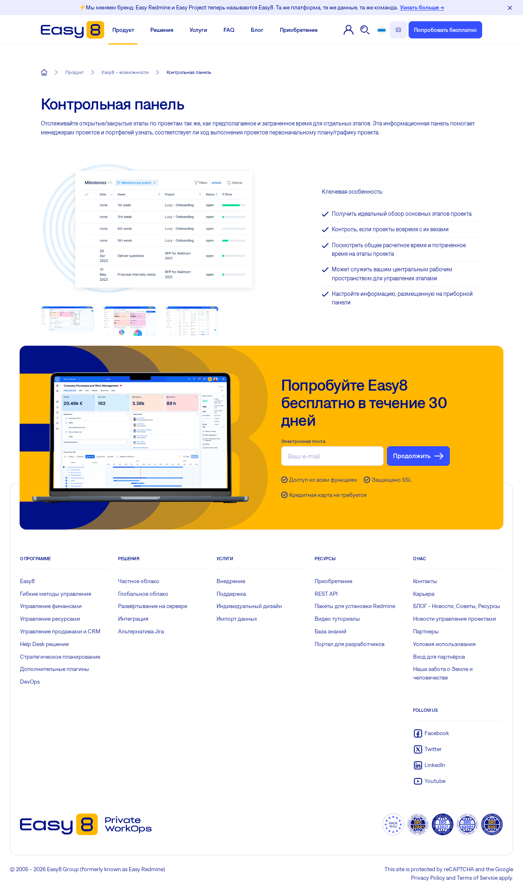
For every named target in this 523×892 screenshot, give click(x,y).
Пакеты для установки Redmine (355, 606)
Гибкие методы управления (55, 593)
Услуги (198, 30)
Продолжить (412, 455)
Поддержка (231, 593)
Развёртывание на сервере (152, 606)
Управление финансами (51, 606)
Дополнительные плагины (54, 669)
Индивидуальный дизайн (249, 606)
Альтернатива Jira (141, 631)
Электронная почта (303, 441)
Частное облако (138, 581)
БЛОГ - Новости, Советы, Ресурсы (456, 606)
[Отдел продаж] (398, 29)
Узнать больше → (422, 7)
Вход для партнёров (439, 656)
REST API (326, 593)
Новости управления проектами (454, 618)
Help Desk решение (44, 644)
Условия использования (444, 644)
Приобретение (298, 30)
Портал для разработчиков (349, 644)
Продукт (123, 30)
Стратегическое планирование (60, 656)
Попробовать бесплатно (445, 30)
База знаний (330, 631)
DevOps (30, 681)
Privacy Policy (428, 877)
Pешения (161, 30)
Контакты (425, 581)
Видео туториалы (337, 618)
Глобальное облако (143, 593)
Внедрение (231, 581)
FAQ (229, 30)
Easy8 (27, 581)
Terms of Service (477, 877)
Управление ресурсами (50, 618)
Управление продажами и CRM (60, 631)
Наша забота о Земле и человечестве (443, 673)
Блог (257, 30)
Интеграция (133, 618)
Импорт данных (237, 618)
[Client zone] (348, 30)
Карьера (423, 593)
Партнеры (426, 631)
